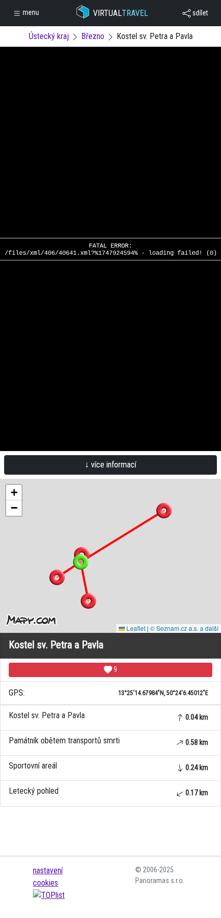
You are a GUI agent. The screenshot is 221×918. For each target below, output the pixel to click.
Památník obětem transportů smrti (108, 741)
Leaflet (135, 628)
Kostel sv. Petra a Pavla (108, 715)
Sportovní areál (108, 766)
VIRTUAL (120, 13)
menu (30, 12)
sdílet (199, 13)
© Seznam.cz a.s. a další (184, 628)
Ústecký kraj (49, 36)
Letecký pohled (108, 791)
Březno (92, 36)
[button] (164, 510)
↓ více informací (110, 465)
